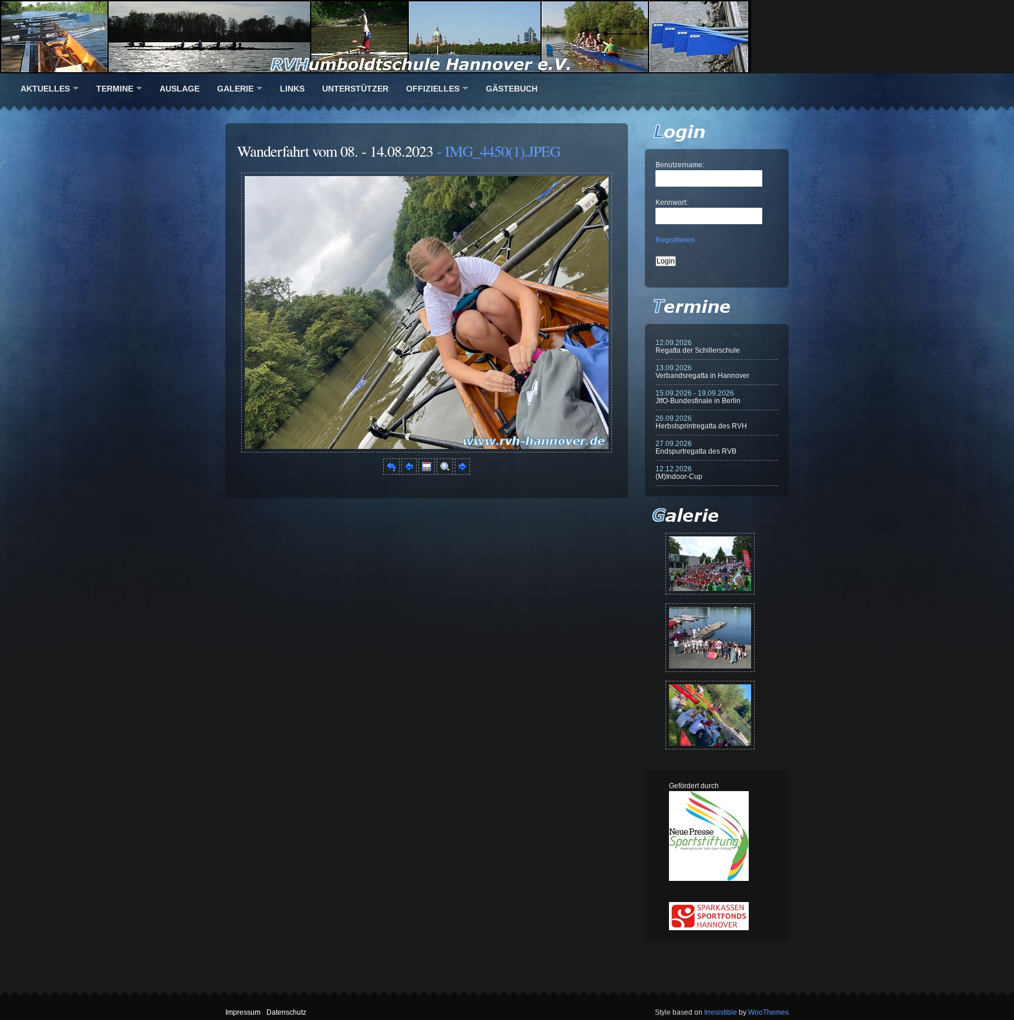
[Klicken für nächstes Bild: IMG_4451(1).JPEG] (426, 450)
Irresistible (720, 1012)
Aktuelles (45, 88)
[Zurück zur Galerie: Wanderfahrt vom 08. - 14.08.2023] (391, 472)
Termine (114, 88)
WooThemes (768, 1012)
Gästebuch (512, 88)
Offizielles (432, 88)
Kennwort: (671, 202)
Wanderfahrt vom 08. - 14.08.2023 (335, 151)
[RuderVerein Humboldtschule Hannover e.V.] (507, 36)
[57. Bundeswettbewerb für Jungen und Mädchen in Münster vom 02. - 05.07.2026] (710, 564)
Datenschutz (286, 1012)
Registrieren (675, 240)
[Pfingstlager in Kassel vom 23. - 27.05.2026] (710, 715)
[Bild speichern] (426, 472)
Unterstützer (355, 88)
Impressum (243, 1012)
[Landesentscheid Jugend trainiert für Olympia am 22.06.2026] (710, 637)
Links (292, 88)
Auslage (180, 88)
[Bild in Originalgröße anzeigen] (445, 472)
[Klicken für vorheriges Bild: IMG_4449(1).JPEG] (409, 472)
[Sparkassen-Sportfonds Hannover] (709, 928)
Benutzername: (679, 165)
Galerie (235, 88)
